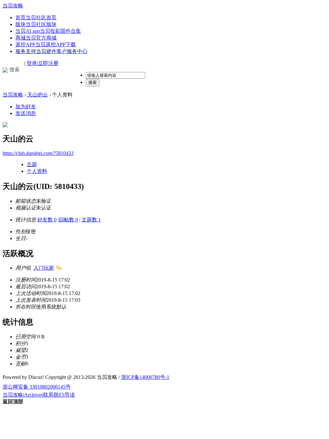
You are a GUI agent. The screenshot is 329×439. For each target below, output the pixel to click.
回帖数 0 (68, 219)
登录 (32, 63)
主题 (32, 164)
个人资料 (37, 171)
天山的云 (37, 94)
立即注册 (48, 63)
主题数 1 (91, 219)
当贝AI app (48, 31)
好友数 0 (47, 219)
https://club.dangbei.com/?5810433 (38, 153)
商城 (36, 37)
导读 (70, 395)
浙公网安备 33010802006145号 (37, 387)
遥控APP (45, 44)
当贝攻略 (13, 5)
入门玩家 (43, 268)
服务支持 (51, 51)
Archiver (33, 395)
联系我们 (53, 395)
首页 (36, 17)
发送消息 (25, 113)
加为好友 (25, 106)
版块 (36, 24)
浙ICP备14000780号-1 (145, 377)
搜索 (92, 82)
